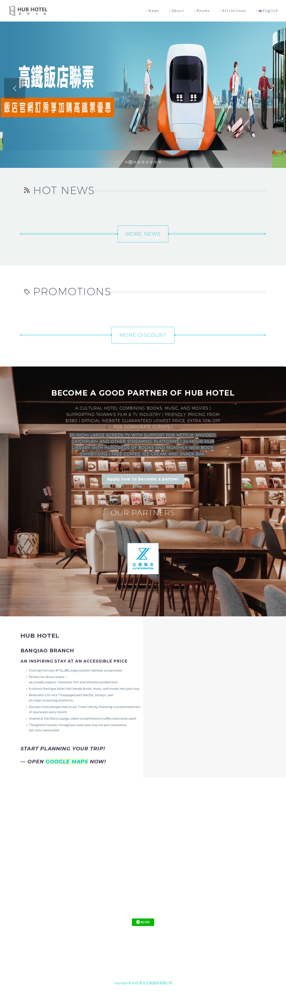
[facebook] (143, 911)
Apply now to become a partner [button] (143, 479)
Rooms (203, 10)
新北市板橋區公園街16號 (148, 964)
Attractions (234, 10)
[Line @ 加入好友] (143, 922)
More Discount (143, 335)
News (153, 10)
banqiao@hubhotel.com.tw (149, 974)
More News (143, 234)
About (178, 10)
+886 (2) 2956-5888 (148, 969)
